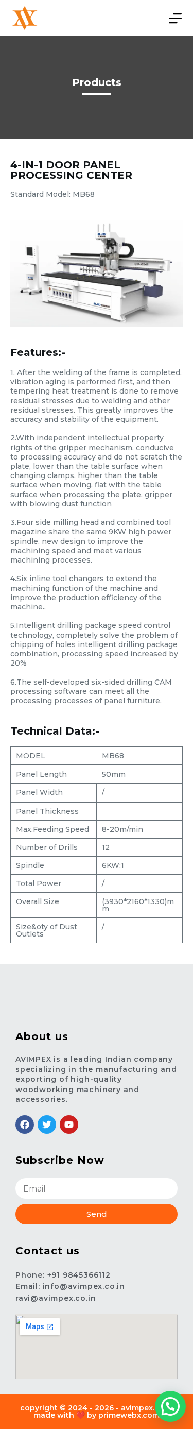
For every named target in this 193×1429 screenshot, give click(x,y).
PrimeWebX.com (129, 1415)
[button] (170, 1406)
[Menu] (175, 18)
